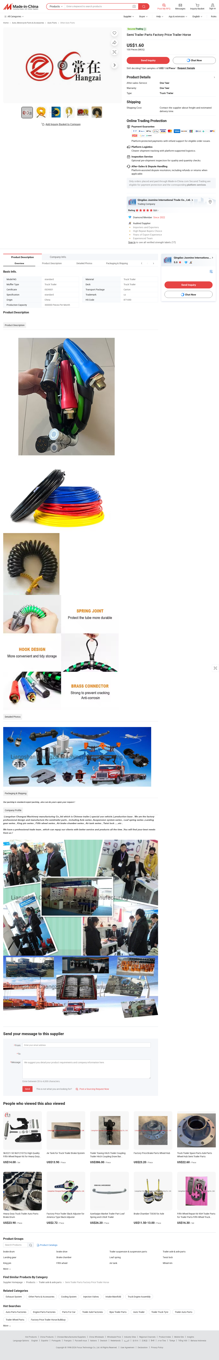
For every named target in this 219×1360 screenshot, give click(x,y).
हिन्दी (152, 1340)
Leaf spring (115, 1257)
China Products (47, 1337)
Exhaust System (14, 1296)
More (6, 1325)
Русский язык (81, 1340)
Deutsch (103, 1340)
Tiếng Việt (182, 1340)
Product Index (165, 1337)
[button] (147, 263)
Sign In (131, 242)
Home (5, 22)
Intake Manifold (113, 1296)
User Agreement (127, 1347)
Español (44, 1340)
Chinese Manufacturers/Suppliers (71, 1337)
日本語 (144, 1340)
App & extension (177, 16)
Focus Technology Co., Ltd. (88, 1347)
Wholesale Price (114, 1337)
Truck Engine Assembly (139, 1296)
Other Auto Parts (67, 22)
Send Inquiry (148, 60)
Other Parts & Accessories (41, 1296)
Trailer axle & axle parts (174, 1251)
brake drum (9, 1251)
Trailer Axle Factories (92, 1311)
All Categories (14, 16)
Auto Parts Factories (16, 1311)
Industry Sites (130, 1337)
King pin (7, 1263)
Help (158, 16)
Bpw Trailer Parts (118, 1311)
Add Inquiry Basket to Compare (63, 124)
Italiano (93, 1340)
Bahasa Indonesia (198, 1340)
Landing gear (9, 1257)
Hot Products (31, 1337)
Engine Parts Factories (44, 1311)
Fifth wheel (61, 1263)
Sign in (212, 8)
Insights (190, 1337)
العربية (126, 1340)
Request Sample (186, 68)
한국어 (135, 1340)
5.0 (176, 262)
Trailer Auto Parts (183, 1311)
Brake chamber (64, 1257)
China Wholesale (96, 1337)
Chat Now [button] (196, 60)
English (34, 1340)
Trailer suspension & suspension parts (128, 1251)
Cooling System (68, 1296)
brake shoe (61, 1251)
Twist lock (168, 1257)
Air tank (113, 1263)
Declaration (143, 1347)
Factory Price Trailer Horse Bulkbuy (48, 1319)
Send (27, 1088)
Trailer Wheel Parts (15, 1319)
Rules (213, 16)
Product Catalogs (48, 1244)
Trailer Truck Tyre (159, 1311)
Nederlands (116, 1340)
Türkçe (172, 1340)
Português (56, 1340)
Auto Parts (52, 22)
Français (68, 1340)
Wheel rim (167, 1263)
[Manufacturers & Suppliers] (20, 6)
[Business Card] (211, 271)
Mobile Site (179, 1337)
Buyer (142, 16)
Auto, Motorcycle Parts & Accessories (28, 22)
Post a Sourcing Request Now (92, 1088)
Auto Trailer (139, 1311)
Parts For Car (69, 1311)
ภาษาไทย (162, 1340)
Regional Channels (147, 1337)
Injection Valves (91, 1296)
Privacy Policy (157, 1347)
